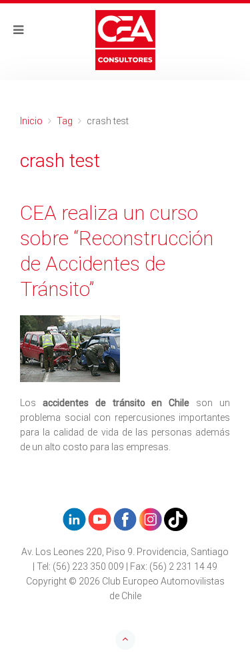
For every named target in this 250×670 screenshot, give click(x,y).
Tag (65, 121)
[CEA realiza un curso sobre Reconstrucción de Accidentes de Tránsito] (125, 348)
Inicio (31, 121)
